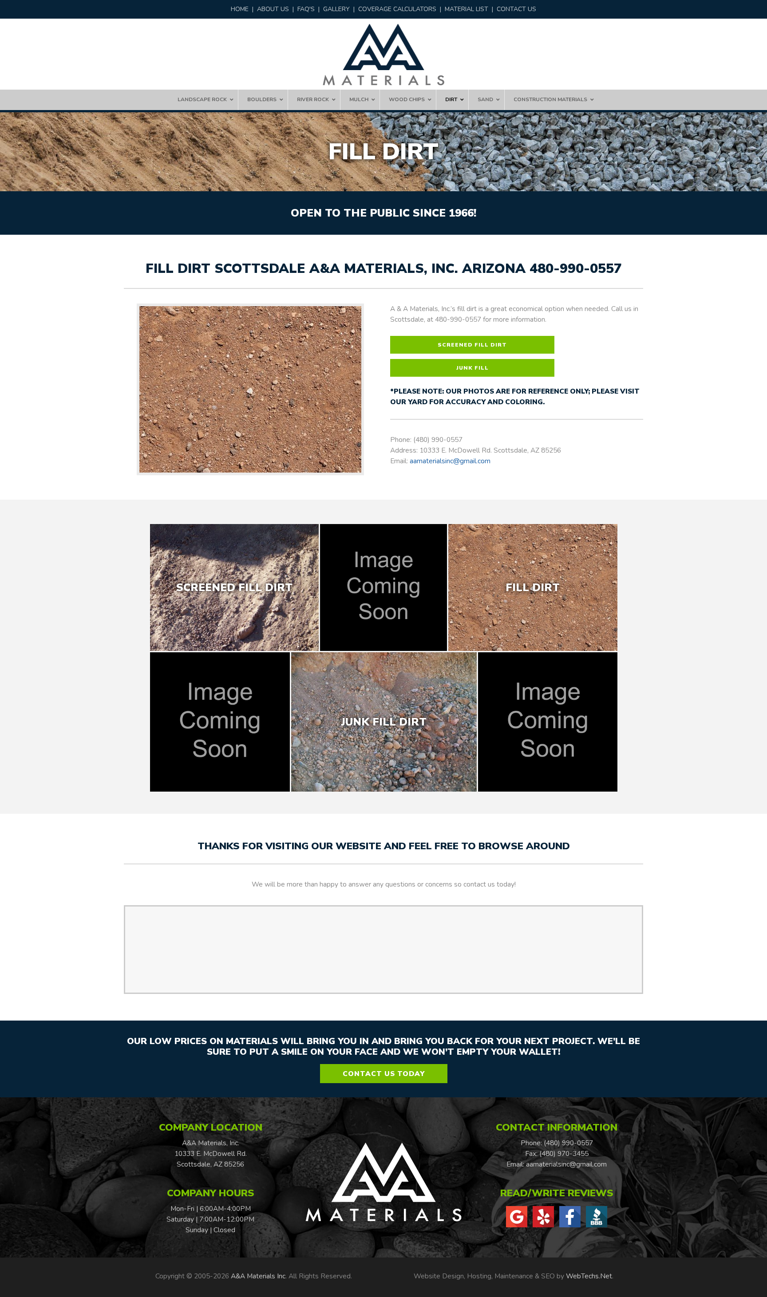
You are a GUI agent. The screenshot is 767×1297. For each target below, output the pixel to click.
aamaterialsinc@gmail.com (450, 460)
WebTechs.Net (589, 1276)
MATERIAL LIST (466, 9)
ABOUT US (273, 9)
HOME (240, 9)
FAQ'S (306, 9)
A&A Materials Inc (258, 1276)
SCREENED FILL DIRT (472, 344)
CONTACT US (516, 9)
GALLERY (336, 9)
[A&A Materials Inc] (383, 54)
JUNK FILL (472, 367)
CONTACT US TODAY (384, 1073)
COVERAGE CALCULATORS (397, 9)
